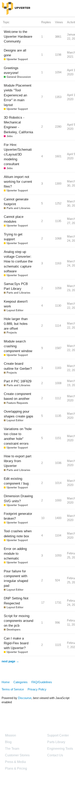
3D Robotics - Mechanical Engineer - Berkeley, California (18, 124)
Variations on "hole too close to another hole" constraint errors (18, 436)
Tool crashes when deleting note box (18, 533)
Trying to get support (13, 236)
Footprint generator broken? (18, 516)
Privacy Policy (37, 689)
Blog (8, 742)
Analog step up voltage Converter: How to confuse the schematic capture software (18, 261)
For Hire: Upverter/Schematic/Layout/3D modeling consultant (18, 154)
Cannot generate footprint (16, 201)
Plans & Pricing (16, 768)
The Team (12, 748)
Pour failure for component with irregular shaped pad (16, 578)
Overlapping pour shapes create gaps (18, 413)
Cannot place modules (13, 219)
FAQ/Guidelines (41, 682)
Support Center (58, 735)
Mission (10, 735)
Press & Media (15, 762)
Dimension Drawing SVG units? (18, 498)
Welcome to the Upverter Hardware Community (18, 36)
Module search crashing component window (18, 346)
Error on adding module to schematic (15, 553)
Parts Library (56, 742)
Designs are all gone (15, 52)
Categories (20, 682)
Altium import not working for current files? (18, 181)
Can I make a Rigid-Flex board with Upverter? (16, 643)
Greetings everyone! (11, 70)
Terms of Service (13, 689)
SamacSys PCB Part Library (16, 286)
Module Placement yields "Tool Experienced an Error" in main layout (17, 95)
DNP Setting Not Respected (16, 600)
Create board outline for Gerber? (18, 366)
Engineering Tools (60, 748)
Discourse (24, 698)
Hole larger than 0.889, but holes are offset (16, 323)
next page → (10, 661)
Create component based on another (17, 396)
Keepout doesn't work (16, 303)
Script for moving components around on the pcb (18, 620)
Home (6, 682)
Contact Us (55, 755)
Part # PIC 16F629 (17, 381)
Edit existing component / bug (16, 481)
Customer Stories (17, 755)
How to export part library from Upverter (17, 461)
